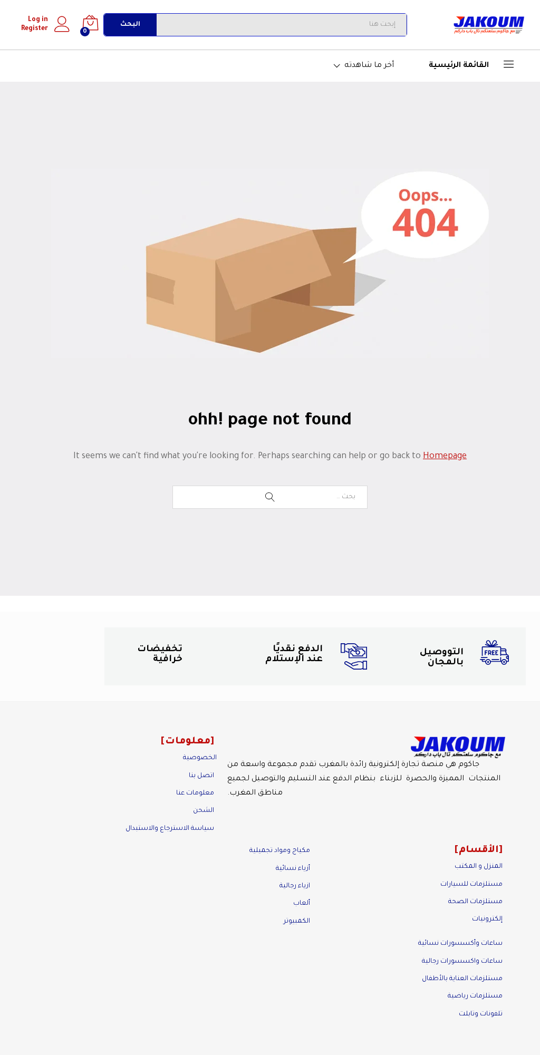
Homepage (445, 456)
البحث (130, 24)
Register (34, 29)
